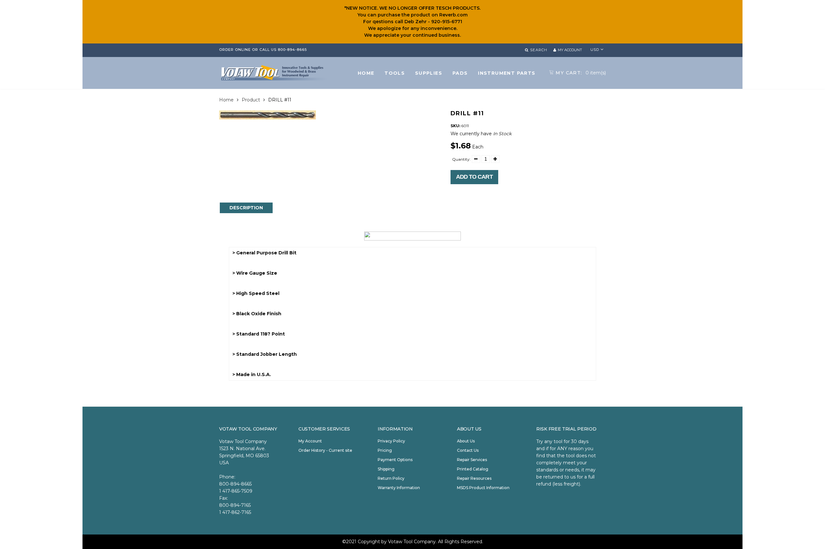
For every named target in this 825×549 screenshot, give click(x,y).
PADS (460, 73)
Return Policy (391, 478)
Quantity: (461, 159)
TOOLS (394, 73)
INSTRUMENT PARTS (506, 73)
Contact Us (468, 450)
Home (226, 100)
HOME (366, 73)
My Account (310, 441)
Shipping (386, 469)
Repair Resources (474, 478)
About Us (466, 441)
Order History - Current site (325, 450)
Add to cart (474, 177)
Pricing (385, 450)
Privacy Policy (391, 441)
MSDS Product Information (483, 487)
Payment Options (395, 459)
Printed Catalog (472, 469)
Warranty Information (399, 487)
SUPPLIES (428, 73)
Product (251, 100)
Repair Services (472, 459)
